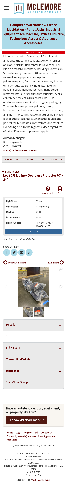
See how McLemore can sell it (26, 420)
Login (18, 432)
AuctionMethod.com (41, 480)
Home (10, 432)
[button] (60, 269)
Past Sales (12, 439)
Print (59, 193)
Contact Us (47, 432)
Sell (36, 432)
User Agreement (47, 436)
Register (28, 432)
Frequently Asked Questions (21, 436)
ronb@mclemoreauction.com (20, 150)
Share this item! (11, 246)
